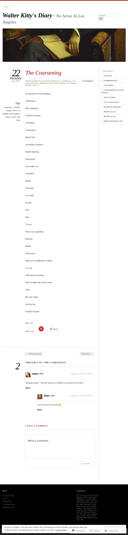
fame (15, 110)
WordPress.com (110, 112)
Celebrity (16, 107)
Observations (15, 114)
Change (46, 81)
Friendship (55, 81)
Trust (35, 85)
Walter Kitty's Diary (27, 15)
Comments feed (8, 504)
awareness (8, 107)
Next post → (86, 354)
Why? (6, 7)
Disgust (9, 110)
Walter (37, 81)
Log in (4, 498)
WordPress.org (109, 116)
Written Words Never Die (113, 121)
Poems (73, 83)
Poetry (28, 85)
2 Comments (88, 81)
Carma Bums (109, 85)
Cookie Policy (61, 530)
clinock (35, 374)
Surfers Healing (109, 97)
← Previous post (34, 354)
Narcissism (53, 83)
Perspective (64, 83)
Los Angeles (66, 81)
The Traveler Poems (111, 102)
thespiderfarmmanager (112, 107)
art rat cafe (108, 76)
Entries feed (7, 501)
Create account (8, 496)
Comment (85, 463)
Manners (44, 83)
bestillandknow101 (111, 81)
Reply (28, 388)
